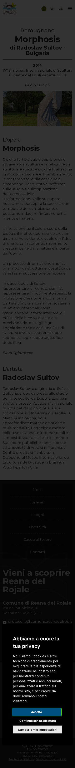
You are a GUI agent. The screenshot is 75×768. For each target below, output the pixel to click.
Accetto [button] (36, 712)
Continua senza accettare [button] (37, 720)
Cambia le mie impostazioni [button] (37, 729)
